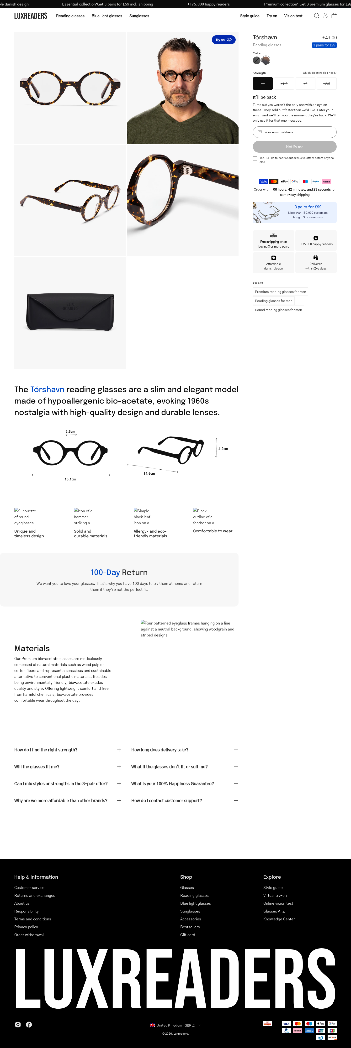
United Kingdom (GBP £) (176, 1025)
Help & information (36, 877)
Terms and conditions (32, 919)
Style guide (273, 887)
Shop (186, 877)
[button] (316, 15)
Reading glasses (194, 895)
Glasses (187, 887)
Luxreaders (181, 1034)
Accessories (190, 919)
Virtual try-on (275, 895)
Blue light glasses (195, 903)
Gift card (187, 934)
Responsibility (26, 911)
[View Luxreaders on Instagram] (17, 1024)
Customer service (29, 887)
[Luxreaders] (31, 15)
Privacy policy (26, 926)
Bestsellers (190, 926)
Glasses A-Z (274, 911)
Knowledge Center (279, 919)
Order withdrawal (29, 934)
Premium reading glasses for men (280, 291)
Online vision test (278, 903)
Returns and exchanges (34, 895)
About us (22, 903)
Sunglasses (190, 911)
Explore (272, 877)
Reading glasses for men (273, 300)
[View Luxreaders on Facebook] (28, 1024)
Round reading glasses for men (278, 309)
